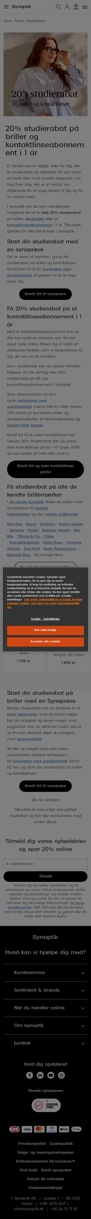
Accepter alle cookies (45, 642)
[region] (45, 609)
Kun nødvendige (45, 630)
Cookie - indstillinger (45, 619)
